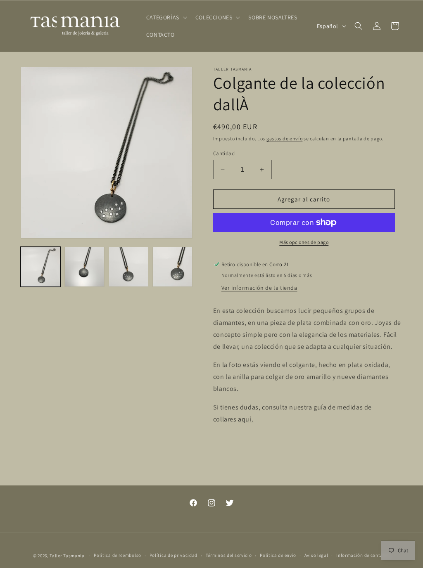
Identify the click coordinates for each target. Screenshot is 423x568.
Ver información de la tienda (259, 287)
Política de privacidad (173, 555)
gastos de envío (284, 138)
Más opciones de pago (303, 242)
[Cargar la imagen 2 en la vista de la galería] (84, 266)
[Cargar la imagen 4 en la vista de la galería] (172, 266)
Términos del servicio (229, 555)
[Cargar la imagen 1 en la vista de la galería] (40, 266)
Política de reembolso (117, 555)
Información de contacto (363, 555)
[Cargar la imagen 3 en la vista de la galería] (128, 266)
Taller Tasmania (67, 556)
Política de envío (278, 555)
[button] (165, 17)
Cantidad (224, 153)
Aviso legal (316, 555)
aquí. (245, 419)
